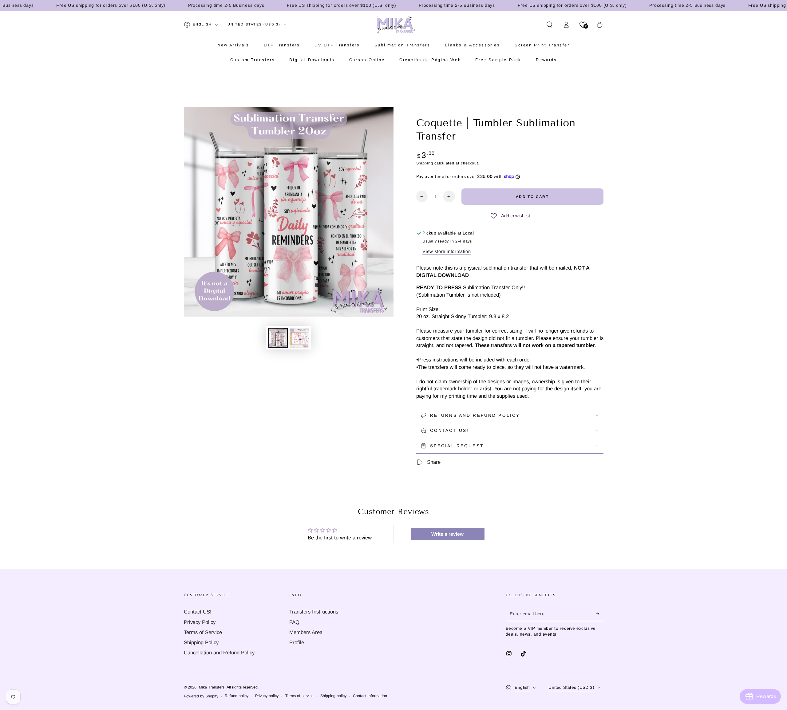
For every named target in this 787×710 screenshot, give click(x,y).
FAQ (294, 622)
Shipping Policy (201, 642)
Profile (296, 642)
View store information (446, 251)
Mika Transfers (211, 687)
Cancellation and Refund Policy (219, 653)
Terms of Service (203, 632)
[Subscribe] (599, 613)
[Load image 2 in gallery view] (299, 338)
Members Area (305, 632)
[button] (549, 25)
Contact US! (198, 612)
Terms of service (299, 696)
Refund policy (236, 696)
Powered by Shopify (201, 696)
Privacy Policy (200, 622)
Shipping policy (333, 696)
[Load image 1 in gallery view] (278, 338)
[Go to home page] (395, 24)
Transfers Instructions (313, 612)
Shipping (424, 163)
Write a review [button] (447, 534)
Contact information (370, 696)
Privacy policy (267, 696)
